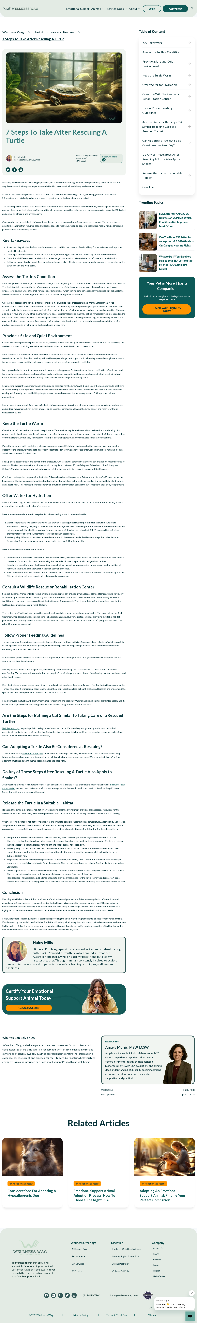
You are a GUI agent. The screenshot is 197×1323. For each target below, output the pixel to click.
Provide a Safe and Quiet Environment (158, 64)
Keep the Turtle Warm (156, 75)
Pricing (156, 1270)
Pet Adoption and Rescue (21, 1183)
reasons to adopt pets (32, 753)
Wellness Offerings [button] (83, 1242)
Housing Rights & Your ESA (125, 1256)
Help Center (159, 1276)
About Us (158, 1248)
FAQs (156, 1253)
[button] (85, 8)
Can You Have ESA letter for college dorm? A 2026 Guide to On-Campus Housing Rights (176, 241)
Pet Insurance (78, 1256)
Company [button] (158, 1242)
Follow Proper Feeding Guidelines (157, 110)
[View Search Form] (192, 8)
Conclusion (149, 187)
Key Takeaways (152, 42)
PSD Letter (77, 1271)
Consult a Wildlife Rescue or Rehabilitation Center (160, 96)
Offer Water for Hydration (159, 84)
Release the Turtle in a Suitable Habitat (162, 175)
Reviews (157, 1259)
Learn (155, 1264)
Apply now (175, 8)
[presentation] (148, 220)
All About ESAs (79, 1249)
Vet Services (78, 1263)
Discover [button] (117, 1242)
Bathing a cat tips (10, 728)
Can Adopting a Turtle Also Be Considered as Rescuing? (161, 143)
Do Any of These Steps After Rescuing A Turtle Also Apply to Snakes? (162, 159)
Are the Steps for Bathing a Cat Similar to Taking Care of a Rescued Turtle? (162, 126)
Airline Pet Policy (120, 1263)
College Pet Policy (121, 1271)
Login (152, 8)
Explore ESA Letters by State (126, 1249)
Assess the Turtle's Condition (161, 52)
